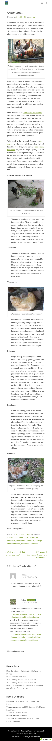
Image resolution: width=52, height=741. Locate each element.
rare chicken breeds (29, 544)
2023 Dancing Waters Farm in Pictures (21, 680)
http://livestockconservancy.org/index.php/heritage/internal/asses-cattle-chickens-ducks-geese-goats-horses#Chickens (26, 637)
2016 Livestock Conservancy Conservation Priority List (37, 555)
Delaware (11, 540)
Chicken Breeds (21, 713)
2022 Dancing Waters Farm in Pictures (21, 683)
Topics (29, 534)
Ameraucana (12, 537)
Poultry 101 (20, 534)
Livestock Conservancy (32, 113)
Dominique (20, 540)
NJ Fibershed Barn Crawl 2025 (18, 677)
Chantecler (33, 537)
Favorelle (30, 540)
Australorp (23, 537)
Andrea (32, 17)
